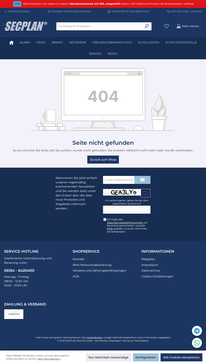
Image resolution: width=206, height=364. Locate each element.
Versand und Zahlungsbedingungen (99, 270)
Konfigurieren (146, 357)
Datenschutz (150, 270)
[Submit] (142, 180)
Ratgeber (148, 259)
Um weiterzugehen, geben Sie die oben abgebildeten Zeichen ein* (126, 202)
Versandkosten (94, 337)
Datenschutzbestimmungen (125, 222)
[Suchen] (146, 26)
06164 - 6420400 (192, 11)
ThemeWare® (141, 340)
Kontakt (78, 259)
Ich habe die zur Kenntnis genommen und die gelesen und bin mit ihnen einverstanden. (127, 225)
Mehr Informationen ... (49, 359)
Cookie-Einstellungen (157, 276)
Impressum (149, 265)
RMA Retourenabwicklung (92, 265)
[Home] (11, 42)
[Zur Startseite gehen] (26, 26)
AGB (110, 228)
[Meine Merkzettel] (167, 26)
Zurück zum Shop (103, 159)
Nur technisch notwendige (108, 357)
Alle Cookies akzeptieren (181, 357)
